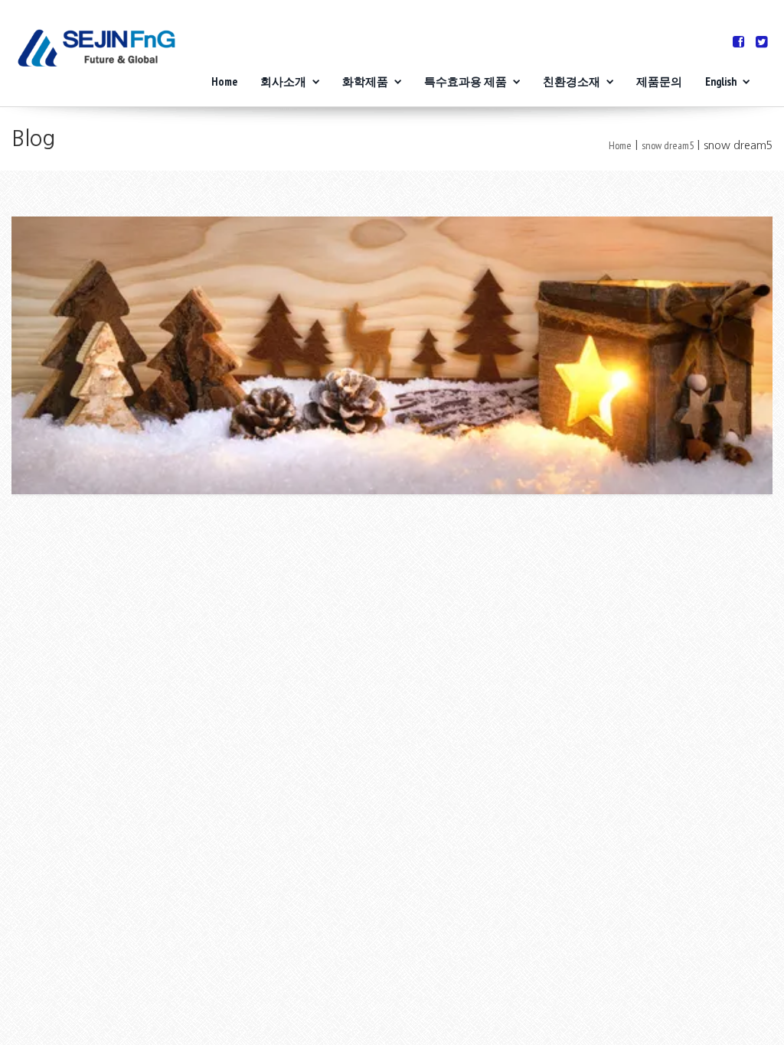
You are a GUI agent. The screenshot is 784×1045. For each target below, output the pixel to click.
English (721, 81)
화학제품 (365, 81)
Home (224, 81)
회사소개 (283, 81)
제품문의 (659, 81)
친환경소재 (571, 81)
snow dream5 (668, 145)
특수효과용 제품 (465, 81)
